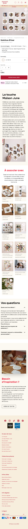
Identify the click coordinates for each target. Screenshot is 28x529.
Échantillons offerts (6, 477)
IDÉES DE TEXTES (9, 406)
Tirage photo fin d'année (19, 37)
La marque (4, 436)
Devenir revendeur (6, 447)
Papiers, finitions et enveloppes (9, 481)
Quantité (3, 64)
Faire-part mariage (6, 459)
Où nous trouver (6, 449)
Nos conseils (5, 440)
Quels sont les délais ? (8, 307)
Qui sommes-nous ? (6, 451)
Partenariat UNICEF (6, 442)
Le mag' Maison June (7, 438)
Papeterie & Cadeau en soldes (9, 469)
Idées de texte (5, 479)
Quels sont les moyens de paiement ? (9, 327)
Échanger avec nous (7, 487)
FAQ (3, 485)
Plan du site (5, 503)
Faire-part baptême (7, 463)
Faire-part (4, 465)
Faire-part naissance (7, 461)
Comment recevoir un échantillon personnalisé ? (11, 333)
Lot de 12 (8, 60)
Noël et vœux (10, 37)
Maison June (3, 37)
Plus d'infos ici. (5, 324)
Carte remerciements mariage (9, 467)
